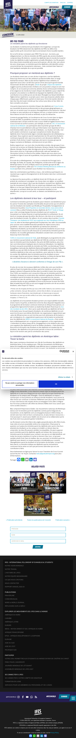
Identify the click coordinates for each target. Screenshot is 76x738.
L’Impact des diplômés (54, 84)
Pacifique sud (10, 650)
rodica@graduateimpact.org (45, 453)
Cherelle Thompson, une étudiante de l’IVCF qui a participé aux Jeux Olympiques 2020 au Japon (37, 220)
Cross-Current (58, 106)
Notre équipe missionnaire (16, 576)
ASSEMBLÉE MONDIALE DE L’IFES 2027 (19, 669)
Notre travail (11, 569)
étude (37, 84)
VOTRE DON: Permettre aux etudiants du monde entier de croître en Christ (37, 658)
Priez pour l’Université (15, 662)
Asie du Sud (10, 643)
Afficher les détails (64, 377)
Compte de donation (51, 2)
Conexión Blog (11, 599)
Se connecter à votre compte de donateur (23, 678)
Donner (67, 7)
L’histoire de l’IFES (12, 573)
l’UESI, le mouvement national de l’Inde (23, 238)
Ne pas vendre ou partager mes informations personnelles (19, 384)
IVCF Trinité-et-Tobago (55, 210)
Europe (8, 625)
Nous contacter (12, 583)
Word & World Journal (14, 602)
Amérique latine (11, 622)
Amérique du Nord (12, 615)
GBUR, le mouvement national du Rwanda (39, 319)
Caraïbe (8, 618)
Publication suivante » (63, 520)
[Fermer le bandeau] (73, 351)
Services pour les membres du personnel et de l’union (28, 685)
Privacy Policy (54, 732)
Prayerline (9, 595)
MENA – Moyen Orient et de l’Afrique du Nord (24, 629)
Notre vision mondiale (14, 565)
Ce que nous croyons (14, 580)
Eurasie (8, 639)
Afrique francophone (14, 632)
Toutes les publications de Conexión (39, 520)
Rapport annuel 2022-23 (14, 587)
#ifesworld (54, 7)
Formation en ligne (13, 681)
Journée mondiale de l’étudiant (18, 665)
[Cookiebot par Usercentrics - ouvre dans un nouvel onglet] (61, 351)
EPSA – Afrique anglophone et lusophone (22, 636)
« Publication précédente (14, 520)
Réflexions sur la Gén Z (15, 606)
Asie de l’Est (10, 646)
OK (56, 384)
